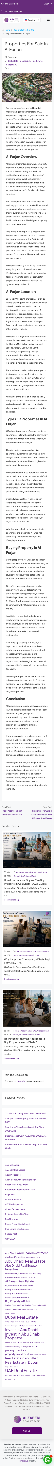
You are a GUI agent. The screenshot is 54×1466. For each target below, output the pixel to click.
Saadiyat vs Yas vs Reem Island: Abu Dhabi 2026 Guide (24, 1129)
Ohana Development (15, 1209)
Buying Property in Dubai (16, 1293)
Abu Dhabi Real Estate (25, 1261)
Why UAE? (10, 1238)
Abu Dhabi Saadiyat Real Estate (16, 1273)
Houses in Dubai (31, 1322)
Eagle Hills (10, 1194)
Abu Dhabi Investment (32, 1253)
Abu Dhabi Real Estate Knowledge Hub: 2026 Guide (26, 1146)
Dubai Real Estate (21, 1317)
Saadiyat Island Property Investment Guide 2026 (25, 1120)
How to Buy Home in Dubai (15, 1326)
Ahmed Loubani (12, 1165)
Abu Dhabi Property (33, 1257)
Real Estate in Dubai (21, 1362)
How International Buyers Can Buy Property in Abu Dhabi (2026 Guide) (25, 881)
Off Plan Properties (14, 1204)
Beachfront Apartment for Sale (20, 1189)
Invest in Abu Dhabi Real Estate (19, 1342)
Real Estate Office (11, 1367)
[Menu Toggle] (48, 19)
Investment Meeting (12, 1346)
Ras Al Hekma (11, 1219)
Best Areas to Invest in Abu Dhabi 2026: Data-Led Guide (26, 1137)
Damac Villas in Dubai (29, 1309)
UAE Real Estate (21, 1370)
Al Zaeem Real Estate (15, 1169)
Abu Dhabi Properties (15, 1257)
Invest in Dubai (39, 1342)
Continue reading (11, 900)
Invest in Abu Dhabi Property (22, 1336)
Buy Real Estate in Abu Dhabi (35, 1305)
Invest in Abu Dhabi (21, 1329)
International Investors (34, 1326)
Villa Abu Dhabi (10, 1375)
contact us (23, 1461)
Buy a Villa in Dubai (12, 1285)
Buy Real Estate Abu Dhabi (14, 1305)
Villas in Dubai (10, 1379)
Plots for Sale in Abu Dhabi (17, 1214)
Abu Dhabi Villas (12, 1277)
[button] (47, 1459)
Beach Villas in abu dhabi (16, 1184)
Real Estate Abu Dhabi (38, 1354)
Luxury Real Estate (29, 1346)
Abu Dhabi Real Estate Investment (21, 1267)
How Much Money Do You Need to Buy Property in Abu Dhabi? (24, 1040)
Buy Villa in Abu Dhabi (13, 1309)
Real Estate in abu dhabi (22, 1358)
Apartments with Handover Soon (20, 1179)
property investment (17, 1354)
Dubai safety (9, 1322)
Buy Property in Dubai (17, 1301)
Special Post (30, 876)
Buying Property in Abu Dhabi (18, 1289)
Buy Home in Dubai (27, 1285)
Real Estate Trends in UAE (24, 30)
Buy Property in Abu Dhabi (17, 1297)
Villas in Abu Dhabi (38, 1375)
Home (7, 30)
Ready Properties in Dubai (17, 1224)
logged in (21, 1081)
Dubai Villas (19, 1322)
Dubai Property (10, 1313)
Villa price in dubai (24, 1375)
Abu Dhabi (10, 1253)
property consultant (15, 1350)
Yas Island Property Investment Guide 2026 (25, 1113)
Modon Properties (13, 1199)
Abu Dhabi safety (35, 1273)
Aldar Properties (13, 1174)
